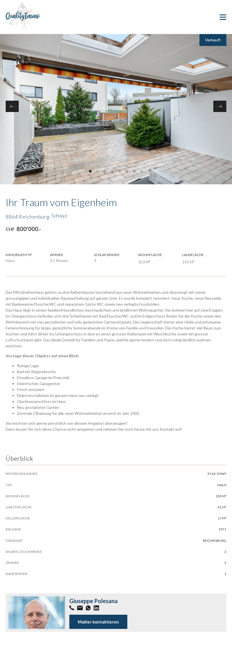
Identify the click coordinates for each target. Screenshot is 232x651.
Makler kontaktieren (98, 621)
